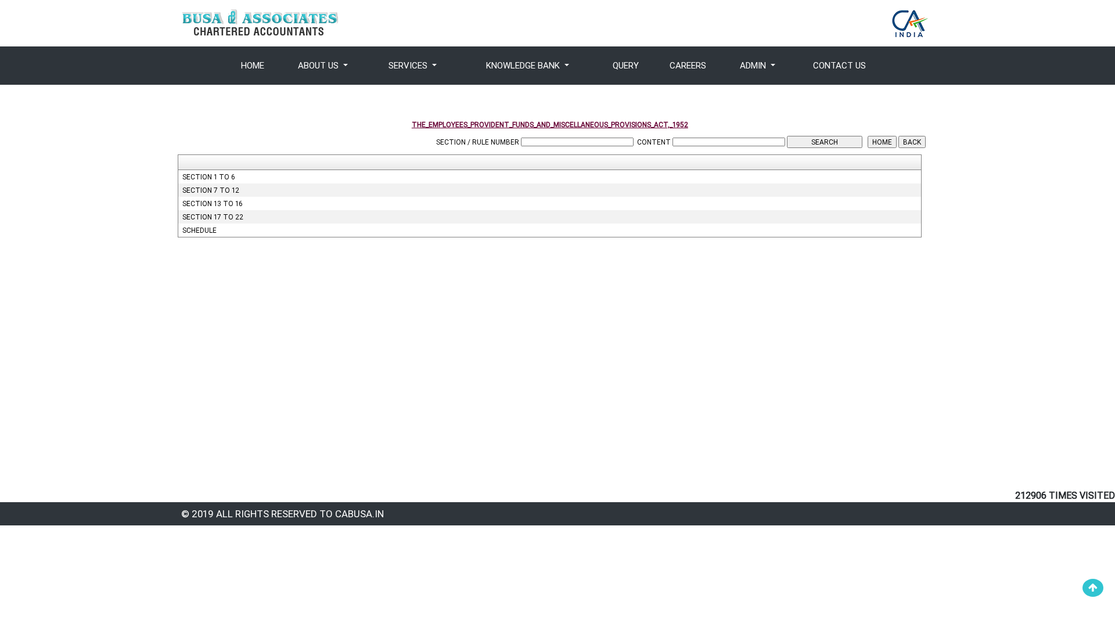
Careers (688, 65)
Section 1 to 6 (208, 176)
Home (252, 65)
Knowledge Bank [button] (524, 65)
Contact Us (839, 65)
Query (626, 65)
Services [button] (409, 65)
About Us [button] (319, 65)
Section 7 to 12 (210, 190)
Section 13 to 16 (212, 203)
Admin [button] (754, 65)
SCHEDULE (199, 230)
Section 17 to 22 (212, 216)
